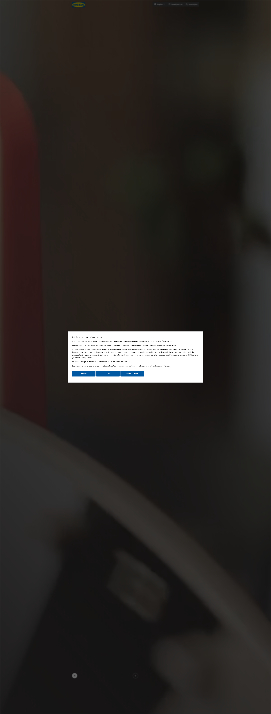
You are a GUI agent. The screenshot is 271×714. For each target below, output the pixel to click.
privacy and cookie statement (98, 366)
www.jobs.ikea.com (92, 341)
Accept (84, 374)
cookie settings (163, 366)
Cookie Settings (132, 374)
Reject (108, 374)
